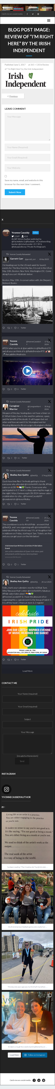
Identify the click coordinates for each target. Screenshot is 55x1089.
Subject (27, 719)
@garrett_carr (30, 259)
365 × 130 (35, 64)
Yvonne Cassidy (14, 342)
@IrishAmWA (31, 484)
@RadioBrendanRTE (35, 351)
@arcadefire (28, 348)
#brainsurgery (27, 425)
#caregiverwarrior (37, 422)
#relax (48, 425)
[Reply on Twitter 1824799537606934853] (4, 504)
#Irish (24, 530)
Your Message (27, 732)
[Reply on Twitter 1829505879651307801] (4, 458)
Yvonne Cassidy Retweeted (20, 254)
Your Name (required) (27, 693)
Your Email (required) (27, 706)
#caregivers (39, 425)
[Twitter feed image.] (27, 305)
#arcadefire (11, 354)
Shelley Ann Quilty (19, 475)
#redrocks (21, 354)
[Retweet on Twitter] (7, 254)
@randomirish (9, 499)
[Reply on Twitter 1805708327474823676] (4, 564)
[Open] (27, 838)
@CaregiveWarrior (34, 407)
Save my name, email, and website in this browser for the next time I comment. (24, 182)
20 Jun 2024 (47, 582)
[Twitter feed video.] (27, 371)
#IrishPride (30, 524)
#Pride (49, 484)
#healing (6, 425)
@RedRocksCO (43, 348)
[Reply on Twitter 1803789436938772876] (4, 660)
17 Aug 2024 (47, 475)
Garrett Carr (16, 258)
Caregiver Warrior (14, 407)
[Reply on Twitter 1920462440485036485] (4, 328)
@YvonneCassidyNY (33, 342)
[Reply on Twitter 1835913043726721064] (4, 389)
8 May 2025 (44, 259)
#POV (5, 348)
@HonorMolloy (23, 499)
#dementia (15, 425)
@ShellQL (34, 475)
